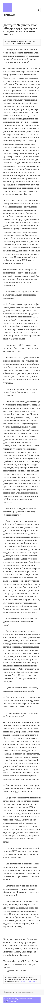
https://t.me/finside (29, 981)
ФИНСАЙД (9, 14)
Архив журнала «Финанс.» (26, 992)
